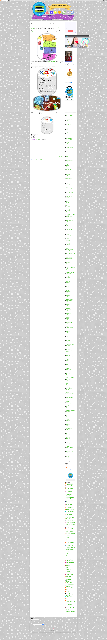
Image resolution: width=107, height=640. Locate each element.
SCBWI (67, 392)
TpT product (68, 432)
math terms (68, 317)
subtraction (68, 414)
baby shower (68, 157)
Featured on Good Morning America (70, 215)
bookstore (67, 175)
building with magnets (69, 178)
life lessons (68, 281)
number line (68, 349)
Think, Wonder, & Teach (70, 607)
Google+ (67, 238)
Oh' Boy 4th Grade (69, 515)
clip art (67, 187)
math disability (68, 301)
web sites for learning (69, 448)
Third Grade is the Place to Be (70, 598)
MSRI (67, 341)
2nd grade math (68, 124)
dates (67, 201)
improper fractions (69, 257)
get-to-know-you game (69, 228)
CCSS (46, 140)
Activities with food (69, 137)
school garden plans (69, 394)
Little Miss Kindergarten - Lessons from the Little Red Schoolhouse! (70, 547)
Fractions (67, 219)
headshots (67, 248)
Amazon (67, 145)
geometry (67, 226)
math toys (67, 318)
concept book (68, 195)
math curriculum (69, 300)
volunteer (67, 446)
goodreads (67, 234)
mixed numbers (68, 331)
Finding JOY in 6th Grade (70, 564)
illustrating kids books (69, 256)
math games (68, 303)
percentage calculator (69, 367)
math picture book (69, 312)
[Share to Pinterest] (45, 139)
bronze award (68, 177)
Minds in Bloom (68, 565)
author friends (68, 152)
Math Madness (68, 309)
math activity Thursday (70, 292)
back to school (68, 159)
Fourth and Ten (68, 573)
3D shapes (67, 125)
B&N (67, 156)
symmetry (67, 419)
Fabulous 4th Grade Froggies (69, 539)
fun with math (68, 223)
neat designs (68, 345)
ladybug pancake (69, 274)
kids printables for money (70, 271)
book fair (67, 173)
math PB (67, 310)
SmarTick (67, 402)
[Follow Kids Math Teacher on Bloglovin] (68, 82)
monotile (67, 339)
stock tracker (68, 411)
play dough (68, 373)
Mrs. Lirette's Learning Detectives (69, 555)
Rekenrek (67, 386)
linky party (68, 282)
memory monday (69, 328)
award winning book (69, 155)
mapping (67, 290)
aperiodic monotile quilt (70, 147)
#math (67, 116)
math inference (68, 305)
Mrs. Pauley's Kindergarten (70, 533)
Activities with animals (69, 136)
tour (67, 430)
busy (67, 179)
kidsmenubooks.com (52, 30)
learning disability (69, 277)
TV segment (68, 437)
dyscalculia (68, 208)
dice (66, 204)
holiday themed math (69, 249)
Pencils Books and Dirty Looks (70, 553)
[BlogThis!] (43, 139)
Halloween (68, 245)
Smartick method (69, 403)
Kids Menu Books (69, 269)
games (67, 224)
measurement (68, 325)
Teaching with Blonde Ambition (69, 581)
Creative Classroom (69, 600)
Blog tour (67, 166)
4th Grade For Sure (69, 577)
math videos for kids (69, 321)
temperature (68, 424)
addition (67, 142)
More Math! (68, 340)
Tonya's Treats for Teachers (70, 544)
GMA (67, 232)
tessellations (68, 427)
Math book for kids (69, 298)
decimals (67, 202)
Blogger (55, 630)
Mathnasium (68, 323)
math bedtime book (69, 294)
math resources (68, 314)
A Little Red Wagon (69, 498)
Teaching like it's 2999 (69, 545)
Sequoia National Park (69, 397)
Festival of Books (69, 216)
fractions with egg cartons (70, 220)
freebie (67, 221)
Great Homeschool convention (69, 240)
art (66, 151)
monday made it (68, 334)
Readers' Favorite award (70, 384)
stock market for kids (69, 409)
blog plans (67, 164)
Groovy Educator (69, 514)
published (67, 380)
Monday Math (68, 335)
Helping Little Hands (69, 527)
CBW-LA (67, 182)
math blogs (68, 295)
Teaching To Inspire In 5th (70, 495)
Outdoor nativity (69, 358)
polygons (67, 376)
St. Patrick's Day (68, 406)
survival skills (68, 418)
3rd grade (67, 127)
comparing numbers (69, 192)
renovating (68, 387)
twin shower (68, 438)
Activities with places (69, 139)
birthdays (67, 161)
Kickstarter (68, 263)
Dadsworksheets (68, 199)
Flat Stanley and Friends (70, 497)
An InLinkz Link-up (38, 137)
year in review (68, 455)
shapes (67, 400)
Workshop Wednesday (70, 451)
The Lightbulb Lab (69, 604)
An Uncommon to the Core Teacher (69, 535)
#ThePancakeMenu (69, 119)
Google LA (68, 237)
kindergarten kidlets (69, 582)
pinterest (67, 370)
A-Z (66, 133)
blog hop (67, 163)
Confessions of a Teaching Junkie (70, 567)
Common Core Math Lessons (69, 551)
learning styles (68, 278)
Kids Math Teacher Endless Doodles (70, 268)
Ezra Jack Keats (68, 211)
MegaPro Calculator (69, 327)
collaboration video (69, 188)
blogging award (68, 169)
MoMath (67, 332)
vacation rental (68, 441)
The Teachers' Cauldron (70, 488)
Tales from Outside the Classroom (69, 575)
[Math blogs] (69, 77)
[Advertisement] (47, 149)
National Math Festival (70, 344)
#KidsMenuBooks (69, 115)
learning (67, 276)
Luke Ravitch (69, 466)
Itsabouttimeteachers (69, 485)
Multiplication (68, 343)
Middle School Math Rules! (70, 541)
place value (68, 372)
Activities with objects (69, 138)
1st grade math (68, 123)
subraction (68, 413)
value (67, 442)
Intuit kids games (69, 261)
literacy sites (68, 283)
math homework (68, 304)
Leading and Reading (69, 596)
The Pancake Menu (69, 428)
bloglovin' (67, 170)
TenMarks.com (68, 425)
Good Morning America (70, 233)
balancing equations (69, 160)
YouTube (67, 456)
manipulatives (68, 289)
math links (68, 308)
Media (67, 326)
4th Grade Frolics (69, 504)
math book (68, 296)
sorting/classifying (69, 405)
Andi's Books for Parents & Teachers (70, 510)
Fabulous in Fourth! (69, 528)
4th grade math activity (41, 140)
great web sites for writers (70, 241)
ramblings (67, 383)
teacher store (68, 421)
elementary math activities (70, 209)
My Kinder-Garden (69, 606)
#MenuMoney (33, 32)
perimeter (67, 368)
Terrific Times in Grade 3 (70, 517)
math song (68, 316)
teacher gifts (68, 420)
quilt (67, 382)
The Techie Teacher (69, 491)
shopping (67, 401)
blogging (67, 168)
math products (68, 313)
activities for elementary (70, 134)
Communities (68, 191)
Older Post (60, 156)
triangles (67, 433)
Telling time (68, 423)
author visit (68, 154)
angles (67, 146)
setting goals (68, 398)
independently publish (69, 258)
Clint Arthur (68, 186)
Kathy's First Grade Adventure (69, 586)
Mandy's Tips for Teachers (70, 524)
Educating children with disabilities (70, 537)
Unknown (68, 467)
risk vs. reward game (69, 388)
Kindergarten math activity (70, 272)
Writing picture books (69, 454)
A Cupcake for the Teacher (70, 500)
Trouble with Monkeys (70, 434)
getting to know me (69, 229)
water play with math (69, 447)
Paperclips (67, 360)
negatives (67, 346)
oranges (67, 354)
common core (68, 190)
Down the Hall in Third (70, 584)
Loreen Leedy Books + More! (69, 561)
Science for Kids (68, 576)
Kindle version (68, 273)
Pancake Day (68, 359)
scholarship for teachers (70, 393)
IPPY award (68, 262)
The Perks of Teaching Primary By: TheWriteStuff (70, 611)
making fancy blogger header (70, 287)
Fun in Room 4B (68, 490)
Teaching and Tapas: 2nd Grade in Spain (70, 569)
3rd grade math (68, 128)
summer (67, 415)
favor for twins (68, 213)
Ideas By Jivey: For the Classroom (69, 532)
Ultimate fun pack (69, 439)
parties (67, 361)
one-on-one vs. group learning (69, 351)
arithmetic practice (69, 150)
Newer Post (33, 156)
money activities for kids (70, 337)
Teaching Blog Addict (69, 559)
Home (47, 156)
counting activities (69, 196)
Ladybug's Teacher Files (70, 530)
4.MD (67, 129)
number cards (68, 348)
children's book (68, 184)
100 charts (67, 121)
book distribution (69, 172)
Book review (68, 174)
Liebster (67, 280)
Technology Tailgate (69, 525)
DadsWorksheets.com (69, 501)
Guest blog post (68, 243)
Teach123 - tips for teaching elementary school (70, 523)
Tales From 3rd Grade (69, 587)
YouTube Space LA (69, 457)
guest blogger (68, 244)
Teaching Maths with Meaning (69, 521)
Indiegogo (67, 259)
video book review (69, 443)
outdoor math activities (70, 356)
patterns (67, 364)
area (66, 148)
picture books (68, 369)
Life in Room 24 (68, 579)
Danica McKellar (69, 200)
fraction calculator (69, 217)
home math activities (69, 250)
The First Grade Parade (70, 542)
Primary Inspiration (69, 487)
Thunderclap (68, 429)
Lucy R (68, 464)
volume (67, 445)
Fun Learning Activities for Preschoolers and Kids (70, 484)
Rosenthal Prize (68, 389)
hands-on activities (69, 247)
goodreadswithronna (69, 235)
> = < (67, 120)
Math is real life (68, 307)
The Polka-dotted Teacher (70, 511)
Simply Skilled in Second (70, 562)
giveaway (67, 230)
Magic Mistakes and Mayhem (69, 609)
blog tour (67, 165)
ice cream (67, 254)
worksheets (68, 450)
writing (67, 452)
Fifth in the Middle (69, 506)
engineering (68, 210)
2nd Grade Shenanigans (70, 549)
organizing (68, 355)
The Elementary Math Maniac (69, 508)
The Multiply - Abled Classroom (69, 595)
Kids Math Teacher (69, 266)
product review (68, 379)
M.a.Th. (67, 286)
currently (67, 197)
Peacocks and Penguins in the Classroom (70, 589)
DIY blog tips (68, 206)
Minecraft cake (68, 330)
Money (67, 336)
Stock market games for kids (70, 410)
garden (67, 225)
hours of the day (68, 252)
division (67, 205)
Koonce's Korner (68, 518)
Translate (38, 620)
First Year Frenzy (68, 603)
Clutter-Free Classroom (70, 503)
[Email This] (42, 139)
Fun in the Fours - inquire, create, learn (70, 591)
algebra (67, 143)
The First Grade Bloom (70, 513)
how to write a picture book (70, 253)
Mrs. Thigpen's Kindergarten (68, 571)
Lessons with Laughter (69, 494)
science (67, 396)
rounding (67, 391)
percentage (68, 365)
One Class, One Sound (70, 593)
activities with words (69, 141)
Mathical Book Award (69, 322)
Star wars (67, 407)
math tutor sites (68, 319)
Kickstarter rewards (69, 265)
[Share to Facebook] (44, 139)
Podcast (67, 374)
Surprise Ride (68, 416)
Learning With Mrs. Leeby (70, 601)
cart (66, 181)
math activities (68, 291)
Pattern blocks (68, 363)
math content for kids (69, 299)
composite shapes (69, 193)
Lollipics (67, 285)
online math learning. (69, 352)
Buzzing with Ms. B (69, 493)
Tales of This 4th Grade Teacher (70, 557)
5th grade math (68, 132)
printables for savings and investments (70, 378)
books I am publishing (52, 61)
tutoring (67, 436)
